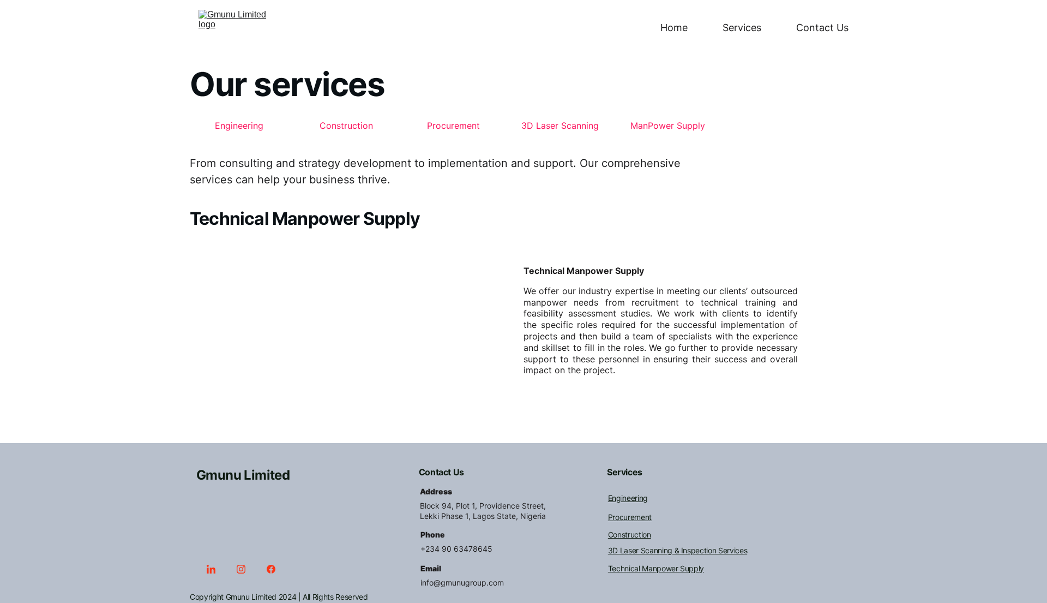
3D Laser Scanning (560, 125)
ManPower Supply (667, 125)
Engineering (239, 125)
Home (674, 27)
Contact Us (822, 27)
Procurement (453, 125)
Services (742, 27)
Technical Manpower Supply (656, 568)
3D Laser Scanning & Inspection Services (677, 550)
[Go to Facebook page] (271, 569)
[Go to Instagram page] (246, 569)
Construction (346, 125)
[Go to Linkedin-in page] (216, 569)
